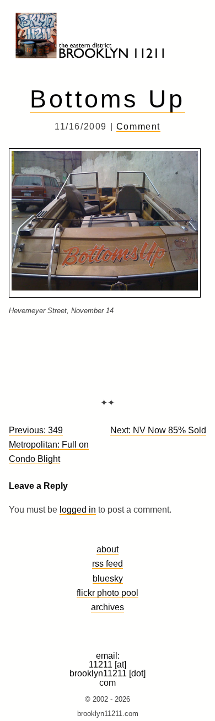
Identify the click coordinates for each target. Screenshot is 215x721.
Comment (138, 126)
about (107, 549)
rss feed (107, 563)
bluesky (108, 578)
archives (107, 607)
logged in (78, 509)
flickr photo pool (107, 593)
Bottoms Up (107, 98)
